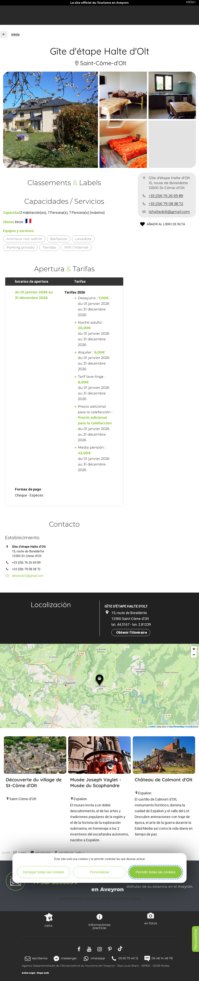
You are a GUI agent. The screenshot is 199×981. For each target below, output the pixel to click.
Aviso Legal (28, 972)
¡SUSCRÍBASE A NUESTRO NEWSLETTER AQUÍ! (99, 899)
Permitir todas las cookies (155, 872)
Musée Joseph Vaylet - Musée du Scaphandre (95, 782)
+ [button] (194, 648)
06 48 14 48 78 (162, 958)
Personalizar (99, 872)
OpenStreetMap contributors (183, 726)
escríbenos (39, 958)
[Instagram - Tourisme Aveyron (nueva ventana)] (99, 948)
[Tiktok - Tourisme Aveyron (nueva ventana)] (120, 948)
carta (48, 925)
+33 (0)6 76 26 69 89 (166, 196)
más (79, 852)
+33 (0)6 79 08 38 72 (166, 204)
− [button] (194, 654)
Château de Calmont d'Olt (164, 780)
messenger (43, 852)
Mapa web (43, 972)
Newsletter (195, 939)
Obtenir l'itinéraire (131, 632)
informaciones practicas (99, 926)
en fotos (150, 923)
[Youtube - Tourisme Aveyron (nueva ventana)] (89, 948)
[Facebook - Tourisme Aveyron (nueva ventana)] (79, 948)
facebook (66, 852)
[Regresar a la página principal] (3, 34)
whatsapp (98, 958)
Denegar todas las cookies (43, 872)
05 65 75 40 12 (128, 958)
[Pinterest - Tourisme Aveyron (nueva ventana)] (110, 948)
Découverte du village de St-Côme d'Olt (34, 782)
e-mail (22, 852)
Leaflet (151, 726)
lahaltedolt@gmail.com (169, 212)
